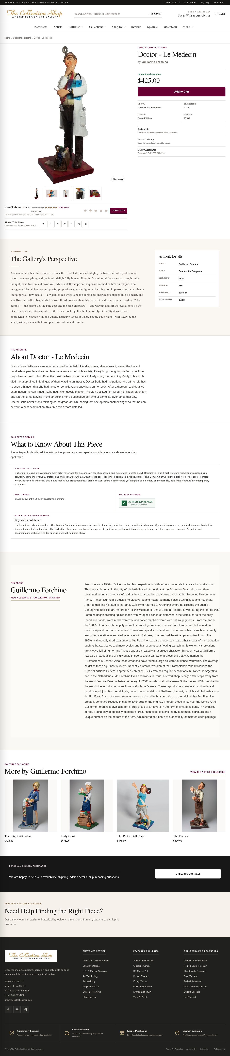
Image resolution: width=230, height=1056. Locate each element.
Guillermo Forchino (22, 38)
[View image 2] (51, 193)
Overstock (170, 27)
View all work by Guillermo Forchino (35, 598)
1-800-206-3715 (172, 2)
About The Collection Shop (96, 960)
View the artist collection (207, 772)
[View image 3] (65, 193)
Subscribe (218, 2)
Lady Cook (68, 836)
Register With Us (91, 986)
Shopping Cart (90, 997)
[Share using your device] (79, 224)
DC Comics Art (140, 971)
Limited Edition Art (142, 992)
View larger (118, 179)
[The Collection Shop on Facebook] (8, 1009)
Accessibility (89, 981)
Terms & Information (174, 1049)
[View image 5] (95, 193)
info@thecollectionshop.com (18, 1000)
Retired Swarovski (193, 981)
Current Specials (192, 992)
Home (7, 38)
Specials (152, 27)
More (186, 27)
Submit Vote (118, 210)
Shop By (117, 27)
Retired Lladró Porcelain (195, 966)
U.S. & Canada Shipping (95, 971)
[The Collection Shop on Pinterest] (25, 1009)
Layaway (205, 2)
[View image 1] (36, 193)
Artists (58, 27)
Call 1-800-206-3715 (188, 873)
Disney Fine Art (140, 976)
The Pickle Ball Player (131, 836)
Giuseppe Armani (141, 966)
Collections (96, 27)
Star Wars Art (190, 976)
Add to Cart (181, 91)
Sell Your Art (190, 2)
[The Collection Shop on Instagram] (17, 1009)
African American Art (143, 960)
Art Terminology (90, 976)
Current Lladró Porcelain (195, 960)
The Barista (180, 836)
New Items (40, 27)
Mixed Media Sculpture (195, 971)
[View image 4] (80, 193)
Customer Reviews (92, 992)
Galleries (74, 27)
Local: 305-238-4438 (14, 995)
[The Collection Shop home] (35, 14)
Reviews (136, 27)
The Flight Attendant (18, 836)
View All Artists (140, 997)
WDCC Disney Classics (195, 986)
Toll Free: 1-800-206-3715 (17, 990)
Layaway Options (91, 966)
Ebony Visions (140, 981)
